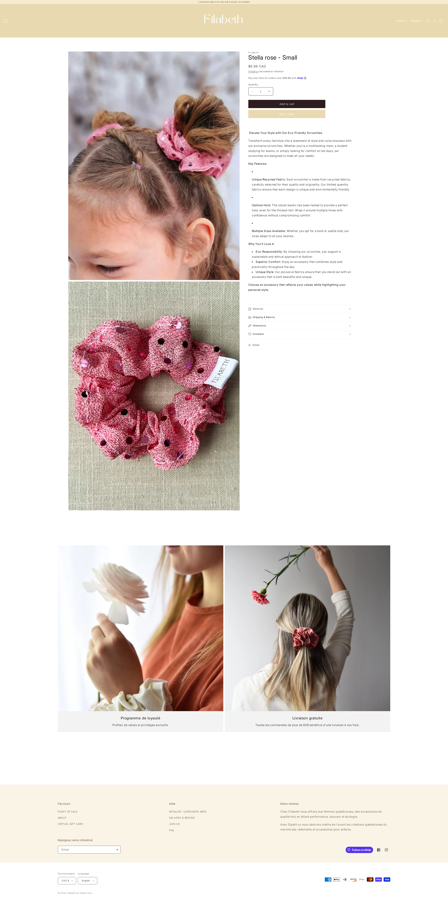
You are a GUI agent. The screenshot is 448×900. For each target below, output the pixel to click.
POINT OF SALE (68, 811)
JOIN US (174, 823)
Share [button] (256, 344)
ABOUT (62, 817)
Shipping (253, 71)
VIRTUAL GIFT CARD (70, 823)
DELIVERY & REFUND (182, 817)
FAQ (171, 830)
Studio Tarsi (86, 893)
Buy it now (286, 114)
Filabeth (71, 893)
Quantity (253, 84)
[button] (428, 21)
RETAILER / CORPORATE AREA (187, 811)
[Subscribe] (117, 850)
